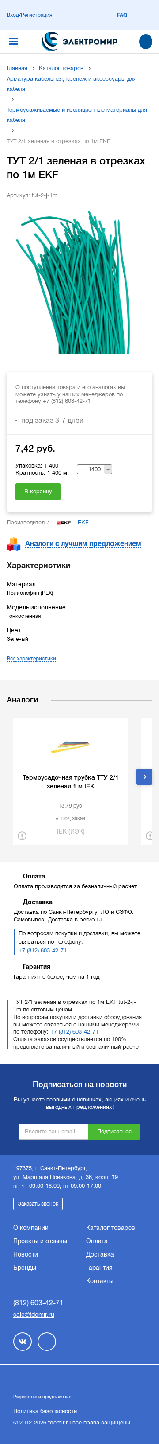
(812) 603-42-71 (38, 1303)
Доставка (100, 1254)
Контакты (100, 1280)
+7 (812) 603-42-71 (43, 950)
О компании (31, 1227)
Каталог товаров (61, 68)
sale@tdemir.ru (33, 1314)
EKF (83, 522)
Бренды (24, 1267)
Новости (25, 1254)
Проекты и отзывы (40, 1241)
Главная (17, 68)
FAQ (122, 15)
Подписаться (114, 1131)
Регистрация (36, 15)
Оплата (97, 1241)
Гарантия (99, 1267)
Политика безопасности (45, 1411)
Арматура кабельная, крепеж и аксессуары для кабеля (71, 83)
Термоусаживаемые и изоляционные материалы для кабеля (77, 114)
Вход (13, 15)
